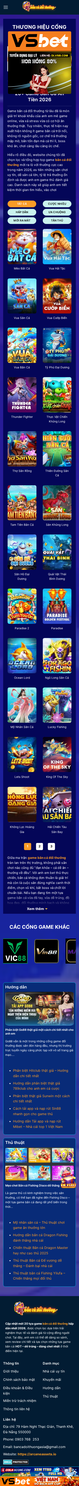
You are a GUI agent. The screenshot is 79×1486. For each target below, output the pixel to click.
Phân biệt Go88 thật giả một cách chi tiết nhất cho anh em (39, 1031)
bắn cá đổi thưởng (55, 1323)
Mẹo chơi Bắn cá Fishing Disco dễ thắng (32, 1185)
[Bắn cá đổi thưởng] (42, 7)
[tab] (22, 204)
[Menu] (5, 7)
